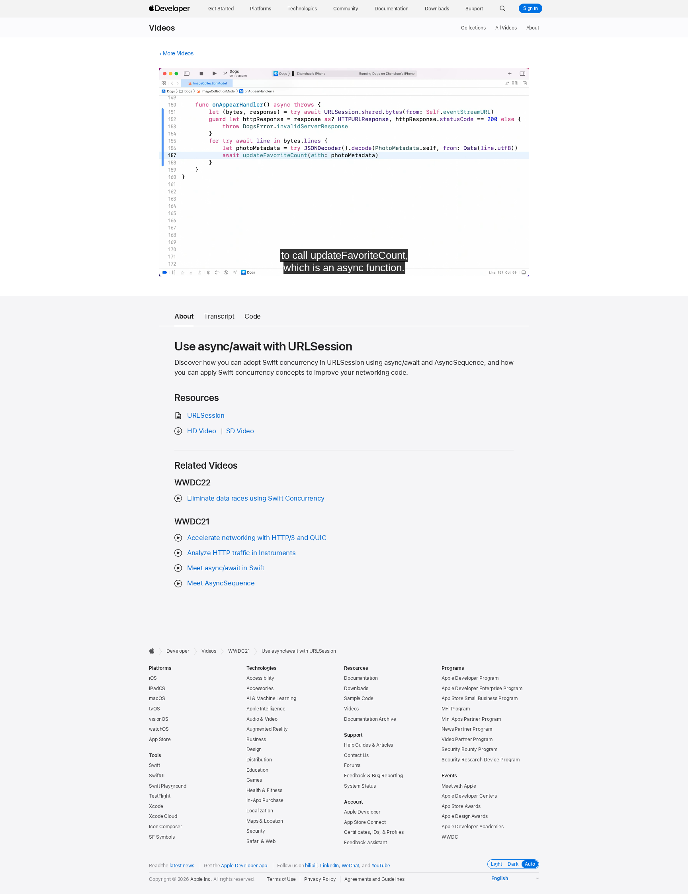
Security (255, 831)
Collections (473, 28)
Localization (259, 811)
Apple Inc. (201, 879)
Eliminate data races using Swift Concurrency (255, 498)
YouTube (380, 866)
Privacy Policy (320, 879)
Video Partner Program (467, 739)
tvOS (154, 709)
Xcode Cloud (163, 816)
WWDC (450, 837)
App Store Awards (461, 806)
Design (254, 749)
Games (254, 780)
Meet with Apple (459, 786)
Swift (154, 765)
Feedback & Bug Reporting (373, 776)
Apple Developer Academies (473, 826)
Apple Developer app (244, 866)
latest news (182, 866)
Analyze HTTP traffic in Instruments (241, 553)
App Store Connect (365, 822)
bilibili (311, 866)
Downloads (356, 688)
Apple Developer (362, 812)
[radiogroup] (513, 864)
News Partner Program (467, 729)
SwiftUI (156, 776)
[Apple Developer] (170, 9)
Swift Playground (167, 786)
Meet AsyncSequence (220, 583)
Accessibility (260, 678)
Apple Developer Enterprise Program (482, 688)
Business (256, 739)
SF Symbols (162, 837)
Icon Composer (165, 826)
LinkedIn (329, 866)
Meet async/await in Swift (225, 568)
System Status (359, 786)
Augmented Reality (267, 729)
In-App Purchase (264, 800)
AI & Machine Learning (271, 698)
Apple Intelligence (265, 709)
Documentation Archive (370, 719)
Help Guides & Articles (368, 745)
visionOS (158, 719)
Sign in (530, 8)
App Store (160, 739)
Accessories (260, 688)
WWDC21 (239, 651)
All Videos (506, 28)
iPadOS (157, 688)
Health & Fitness (264, 790)
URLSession (205, 415)
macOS (157, 698)
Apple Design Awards (465, 816)
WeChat (350, 866)
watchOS (159, 729)
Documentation (360, 678)
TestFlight (159, 796)
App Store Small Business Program (480, 698)
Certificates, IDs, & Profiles (374, 832)
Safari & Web (261, 841)
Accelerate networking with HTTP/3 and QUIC (256, 538)
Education (257, 770)
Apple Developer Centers (469, 796)
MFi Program (456, 709)
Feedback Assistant (365, 842)
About (532, 28)
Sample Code (358, 698)
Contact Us (356, 755)
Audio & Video (261, 719)
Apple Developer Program (470, 678)
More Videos (178, 53)
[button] (502, 9)
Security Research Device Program (481, 760)
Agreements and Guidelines (374, 879)
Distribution (259, 760)
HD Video (201, 431)
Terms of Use (281, 879)
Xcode (156, 806)
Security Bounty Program (469, 749)
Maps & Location (264, 821)
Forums (352, 765)
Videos (162, 28)
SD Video (240, 431)
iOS (153, 678)
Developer (178, 651)
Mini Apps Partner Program (471, 719)
